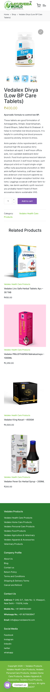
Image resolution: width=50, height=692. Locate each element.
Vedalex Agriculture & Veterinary (19, 535)
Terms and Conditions (14, 576)
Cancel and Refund (13, 585)
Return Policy (10, 572)
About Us (8, 559)
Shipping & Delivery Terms (16, 580)
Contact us (9, 567)
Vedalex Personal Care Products (19, 526)
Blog (6, 563)
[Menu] (44, 5)
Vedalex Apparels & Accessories (19, 539)
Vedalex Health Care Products (17, 284)
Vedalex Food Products (15, 531)
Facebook (8, 635)
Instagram (8, 639)
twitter (7, 648)
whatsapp (8, 652)
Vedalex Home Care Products (18, 522)
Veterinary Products (13, 544)
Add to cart (27, 201)
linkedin (7, 643)
